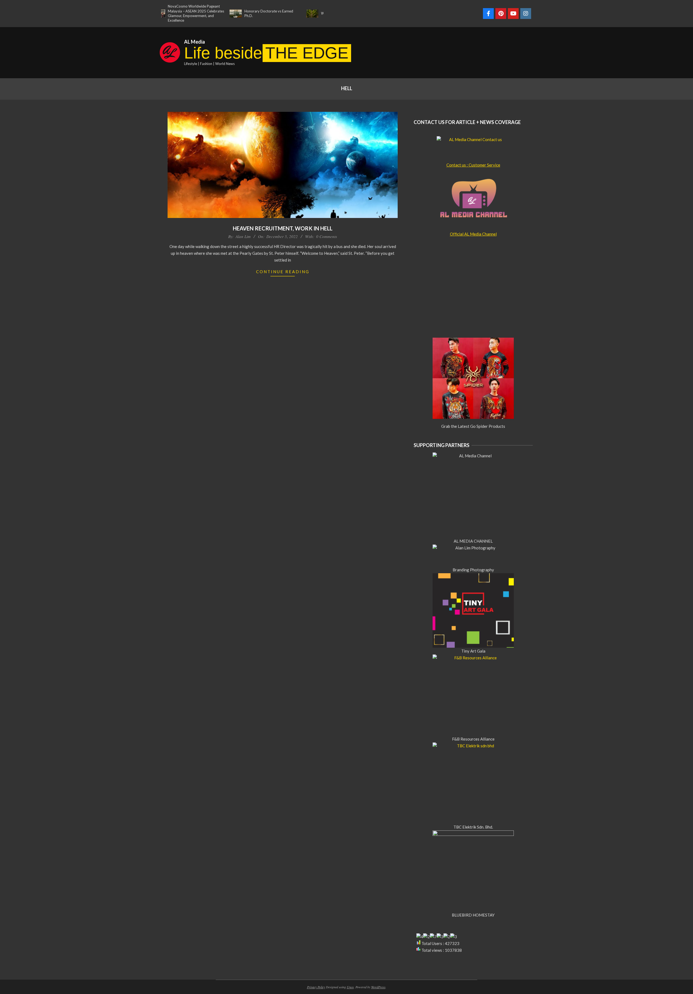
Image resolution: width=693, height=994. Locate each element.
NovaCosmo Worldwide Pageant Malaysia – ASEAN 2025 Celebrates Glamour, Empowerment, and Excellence (171, 13)
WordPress (378, 987)
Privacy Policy (316, 987)
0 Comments (326, 236)
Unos (350, 987)
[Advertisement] (451, 52)
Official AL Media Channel (473, 234)
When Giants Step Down (315, 13)
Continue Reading (282, 271)
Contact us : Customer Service (473, 164)
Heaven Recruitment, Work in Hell (282, 228)
